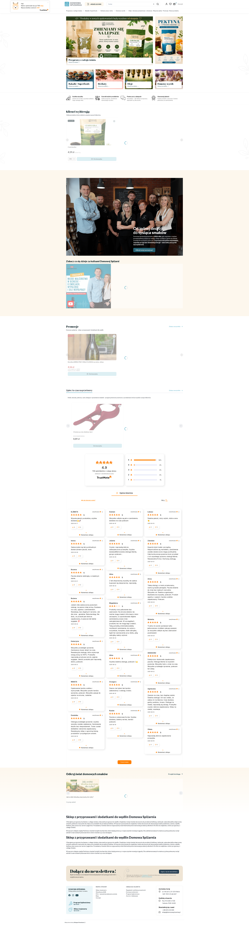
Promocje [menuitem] (165, 11)
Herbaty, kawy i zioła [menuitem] (106, 11)
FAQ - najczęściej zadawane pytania (106, 894)
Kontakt (98, 898)
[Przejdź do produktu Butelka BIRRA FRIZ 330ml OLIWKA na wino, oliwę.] (92, 347)
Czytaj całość (71, 802)
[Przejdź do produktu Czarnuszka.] (92, 132)
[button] (157, 4)
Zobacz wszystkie (174, 326)
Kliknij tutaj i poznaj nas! (144, 250)
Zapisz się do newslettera (169, 872)
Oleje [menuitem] (130, 11)
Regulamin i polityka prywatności (136, 890)
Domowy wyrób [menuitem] (120, 11)
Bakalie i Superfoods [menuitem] (91, 11)
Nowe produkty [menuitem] (174, 11)
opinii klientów (104, 471)
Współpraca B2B (101, 892)
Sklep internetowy (74, 922)
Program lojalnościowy (132, 894)
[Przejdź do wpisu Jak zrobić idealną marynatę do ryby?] (82, 785)
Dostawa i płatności (132, 892)
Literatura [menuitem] (149, 11)
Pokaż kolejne (124, 762)
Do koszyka (98, 159)
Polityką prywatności (147, 876)
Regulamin (145, 875)
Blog (97, 896)
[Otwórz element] (88, 286)
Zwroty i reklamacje (132, 896)
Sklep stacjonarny (101, 890)
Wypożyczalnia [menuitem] (157, 11)
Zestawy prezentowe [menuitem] (139, 11)
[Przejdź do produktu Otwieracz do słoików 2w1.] (97, 417)
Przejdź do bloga (174, 774)
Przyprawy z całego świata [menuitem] (74, 11)
